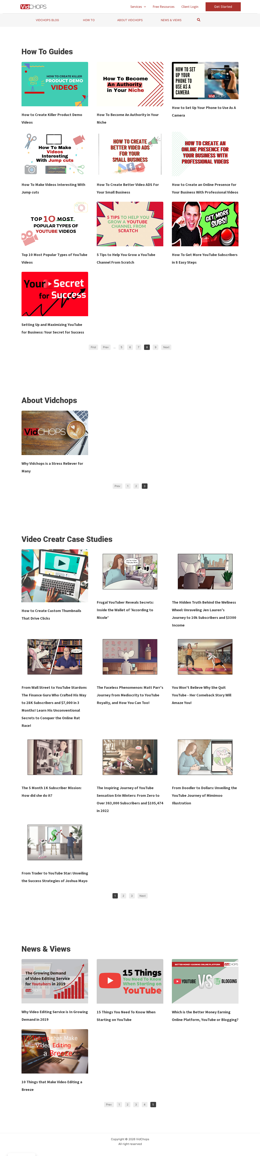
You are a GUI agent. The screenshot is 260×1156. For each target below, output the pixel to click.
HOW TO (89, 20)
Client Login (189, 6)
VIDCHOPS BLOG (47, 20)
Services (136, 6)
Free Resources (164, 6)
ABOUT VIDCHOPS (130, 20)
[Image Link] (55, 84)
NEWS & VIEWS (171, 20)
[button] (144, 6)
